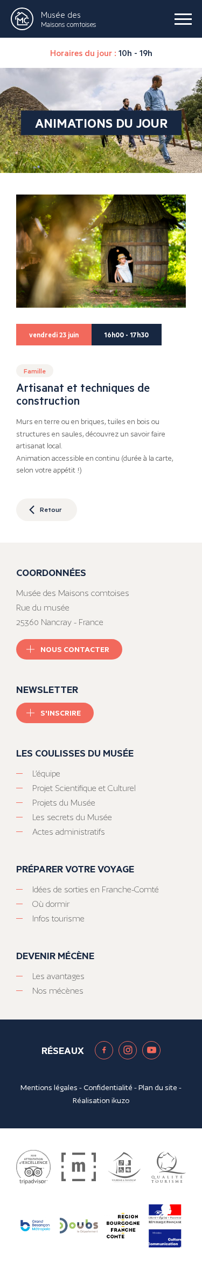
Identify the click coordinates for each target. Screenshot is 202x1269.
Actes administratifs (68, 832)
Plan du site (157, 1087)
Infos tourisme (58, 918)
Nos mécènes (57, 991)
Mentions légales (49, 1087)
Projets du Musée (63, 803)
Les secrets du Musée (72, 817)
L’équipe (46, 773)
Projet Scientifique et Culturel (84, 788)
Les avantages (58, 976)
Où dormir (50, 904)
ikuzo (120, 1100)
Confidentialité (108, 1087)
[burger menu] (183, 19)
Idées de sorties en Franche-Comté (95, 889)
